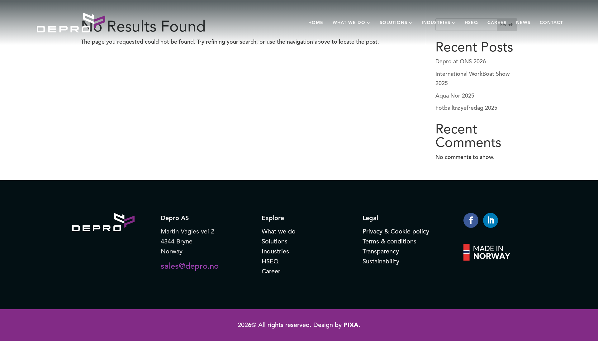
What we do (279, 231)
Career (271, 271)
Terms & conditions (389, 241)
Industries (275, 251)
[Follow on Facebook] (470, 220)
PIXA (351, 325)
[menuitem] (316, 22)
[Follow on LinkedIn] (490, 220)
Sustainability (381, 261)
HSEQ (270, 261)
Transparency (381, 251)
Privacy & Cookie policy (396, 231)
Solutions (274, 241)
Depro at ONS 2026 (460, 61)
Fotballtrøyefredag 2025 (466, 107)
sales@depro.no (190, 266)
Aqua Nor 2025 (454, 95)
